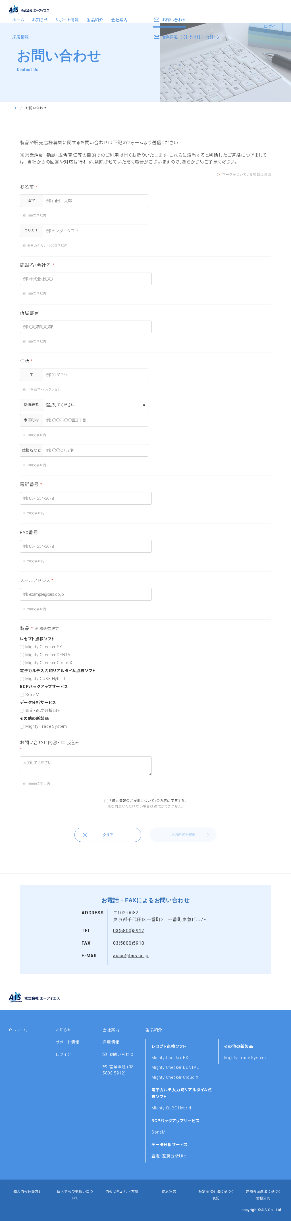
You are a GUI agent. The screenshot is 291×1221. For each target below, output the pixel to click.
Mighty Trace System (245, 1057)
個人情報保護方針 (27, 1191)
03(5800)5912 (128, 930)
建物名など (31, 450)
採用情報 (20, 37)
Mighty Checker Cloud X (175, 1077)
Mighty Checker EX (169, 1057)
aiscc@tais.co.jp (131, 955)
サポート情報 (67, 20)
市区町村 (31, 420)
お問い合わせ (120, 1054)
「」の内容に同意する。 (148, 801)
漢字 (32, 200)
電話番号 (31, 484)
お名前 (29, 187)
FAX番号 (29, 532)
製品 (39, 628)
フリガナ (31, 231)
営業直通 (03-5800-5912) (119, 1070)
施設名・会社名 (37, 265)
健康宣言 (169, 1191)
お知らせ (39, 20)
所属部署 (29, 313)
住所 (26, 361)
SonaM (158, 1132)
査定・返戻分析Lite (168, 1156)
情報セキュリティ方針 (122, 1191)
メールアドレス (37, 580)
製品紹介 (95, 20)
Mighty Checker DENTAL (175, 1067)
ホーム (18, 20)
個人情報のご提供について (133, 801)
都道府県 (31, 405)
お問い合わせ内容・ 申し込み (50, 746)
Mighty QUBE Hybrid (171, 1108)
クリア (108, 835)
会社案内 (119, 20)
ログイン (270, 28)
